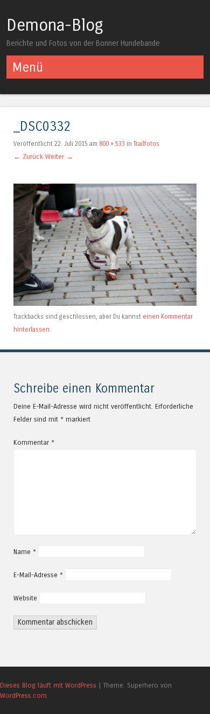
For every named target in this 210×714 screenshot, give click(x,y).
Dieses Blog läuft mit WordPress (48, 685)
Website (25, 598)
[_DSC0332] (105, 303)
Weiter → (59, 156)
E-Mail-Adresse (38, 575)
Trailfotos (146, 144)
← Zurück (28, 156)
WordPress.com (23, 695)
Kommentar (33, 442)
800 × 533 (112, 144)
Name (24, 552)
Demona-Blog (54, 25)
